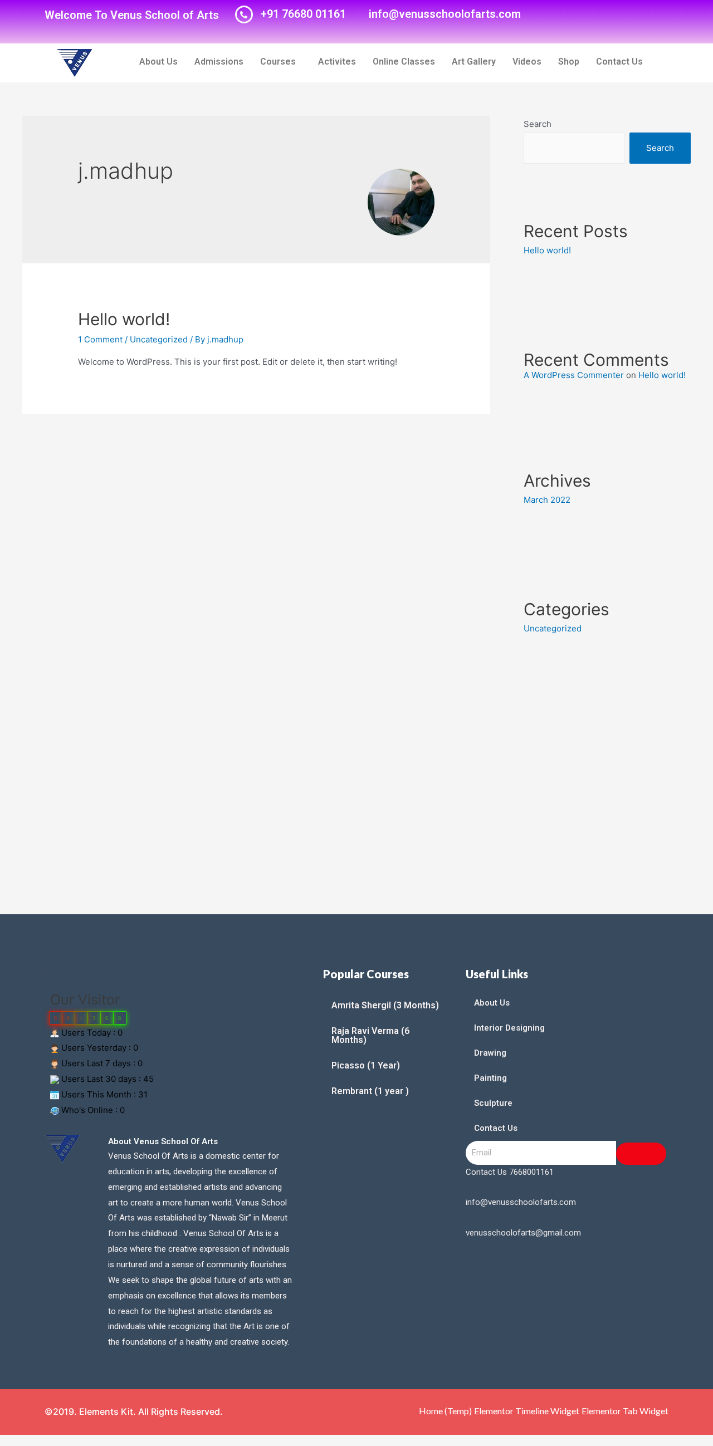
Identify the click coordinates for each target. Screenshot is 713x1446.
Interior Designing (509, 1028)
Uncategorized (159, 339)
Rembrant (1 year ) (370, 1091)
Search (537, 124)
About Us (158, 61)
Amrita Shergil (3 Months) (385, 1005)
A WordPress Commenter (574, 375)
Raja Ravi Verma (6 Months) (370, 1035)
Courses (278, 61)
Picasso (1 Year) (365, 1065)
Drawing (490, 1053)
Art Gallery (474, 61)
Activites (337, 61)
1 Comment (100, 339)
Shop (568, 61)
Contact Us (619, 61)
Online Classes (404, 61)
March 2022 (547, 499)
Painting (490, 1078)
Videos (526, 61)
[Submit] (641, 1154)
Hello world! (124, 319)
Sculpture (493, 1103)
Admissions (218, 61)
